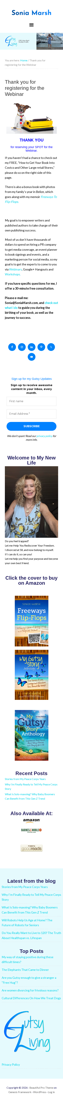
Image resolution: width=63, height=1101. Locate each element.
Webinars (15, 269)
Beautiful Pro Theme (41, 1087)
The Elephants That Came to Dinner (25, 970)
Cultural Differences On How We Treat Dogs (31, 998)
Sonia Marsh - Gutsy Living (31, 12)
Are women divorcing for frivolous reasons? (30, 990)
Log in (51, 1092)
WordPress (39, 1092)
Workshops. (13, 274)
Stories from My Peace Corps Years (25, 778)
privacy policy (44, 435)
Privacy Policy (11, 1064)
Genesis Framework (19, 1092)
